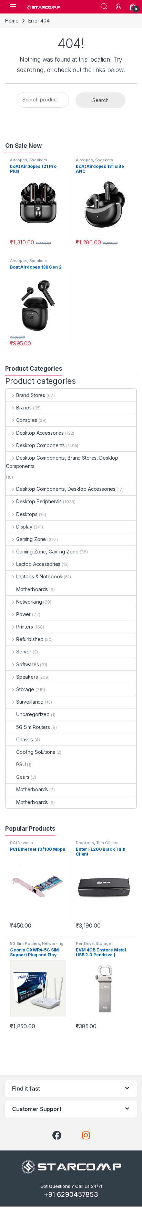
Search (104, 6)
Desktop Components (40, 445)
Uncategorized (33, 714)
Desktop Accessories (40, 433)
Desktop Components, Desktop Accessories (65, 489)
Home (11, 21)
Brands (24, 407)
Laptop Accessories (38, 564)
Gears (22, 777)
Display (24, 527)
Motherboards (32, 589)
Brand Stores (30, 395)
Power (23, 614)
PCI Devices (21, 842)
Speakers (38, 159)
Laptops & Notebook (39, 576)
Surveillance (29, 702)
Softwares (27, 664)
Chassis (24, 739)
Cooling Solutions (35, 752)
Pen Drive (85, 943)
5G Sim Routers (33, 727)
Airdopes (18, 159)
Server (23, 651)
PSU (21, 764)
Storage (25, 689)
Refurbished (29, 639)
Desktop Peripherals (39, 501)
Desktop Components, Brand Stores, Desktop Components (62, 462)
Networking (29, 602)
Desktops (27, 514)
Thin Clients (107, 842)
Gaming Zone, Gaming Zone (47, 551)
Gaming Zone (31, 539)
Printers (24, 627)
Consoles (26, 420)
